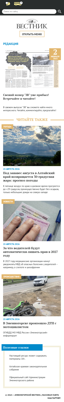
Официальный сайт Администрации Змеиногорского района (27, 379)
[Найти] (59, 11)
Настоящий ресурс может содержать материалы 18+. (27, 357)
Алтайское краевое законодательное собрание (28, 368)
